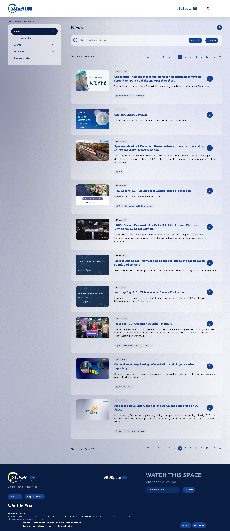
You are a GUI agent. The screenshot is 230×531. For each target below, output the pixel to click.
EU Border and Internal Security (131, 431)
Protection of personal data (90, 516)
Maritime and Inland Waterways (131, 96)
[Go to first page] (147, 59)
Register (189, 490)
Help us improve (34, 496)
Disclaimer (50, 516)
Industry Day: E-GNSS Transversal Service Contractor (149, 292)
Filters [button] (194, 40)
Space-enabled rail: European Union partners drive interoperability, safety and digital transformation (159, 148)
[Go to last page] (220, 59)
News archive (25, 38)
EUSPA (152, 159)
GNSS (193, 234)
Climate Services (125, 387)
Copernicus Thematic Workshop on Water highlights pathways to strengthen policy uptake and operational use (157, 78)
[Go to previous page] (153, 59)
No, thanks (199, 525)
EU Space (115, 478)
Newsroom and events (23, 21)
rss (219, 27)
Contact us (15, 496)
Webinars (19, 51)
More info (68, 526)
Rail (120, 172)
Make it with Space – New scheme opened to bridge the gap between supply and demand (159, 262)
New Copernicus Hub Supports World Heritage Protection (152, 190)
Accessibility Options (208, 8)
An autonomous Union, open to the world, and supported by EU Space (156, 407)
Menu (220, 8)
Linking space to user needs (188, 8)
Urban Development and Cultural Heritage (135, 206)
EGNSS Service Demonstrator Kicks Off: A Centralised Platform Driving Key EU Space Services (156, 226)
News (17, 31)
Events (17, 44)
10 (207, 57)
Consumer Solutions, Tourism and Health (135, 345)
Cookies (72, 516)
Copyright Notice (61, 516)
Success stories (22, 58)
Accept (185, 525)
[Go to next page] (214, 59)
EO (199, 86)
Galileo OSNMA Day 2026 (131, 114)
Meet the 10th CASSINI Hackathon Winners (143, 323)
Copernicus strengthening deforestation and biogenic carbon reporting (154, 366)
